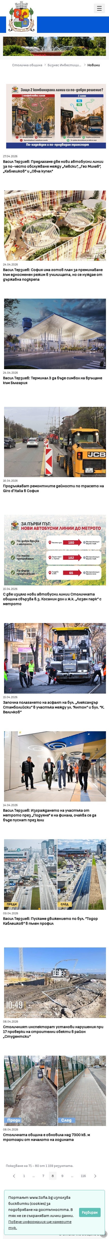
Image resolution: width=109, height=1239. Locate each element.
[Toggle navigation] (99, 8)
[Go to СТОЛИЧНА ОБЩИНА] (21, 16)
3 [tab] (78, 49)
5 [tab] (88, 49)
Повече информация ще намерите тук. (39, 1224)
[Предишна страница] (14, 1176)
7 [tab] (98, 49)
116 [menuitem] (85, 1177)
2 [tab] (73, 49)
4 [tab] (83, 49)
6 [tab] (93, 49)
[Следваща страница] (95, 1176)
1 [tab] (68, 49)
